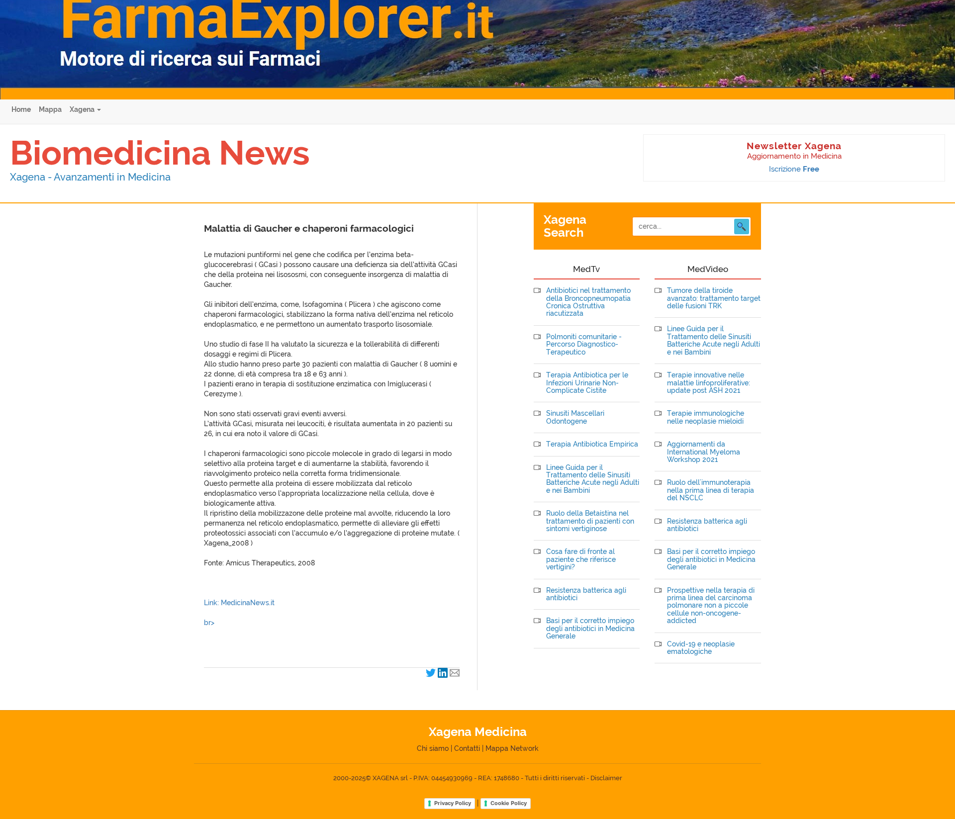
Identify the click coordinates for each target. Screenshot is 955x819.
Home (21, 109)
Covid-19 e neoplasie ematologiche (701, 647)
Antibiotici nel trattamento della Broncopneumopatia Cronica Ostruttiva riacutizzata (588, 302)
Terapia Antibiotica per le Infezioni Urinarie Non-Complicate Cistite (587, 382)
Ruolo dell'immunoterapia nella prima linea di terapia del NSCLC (710, 490)
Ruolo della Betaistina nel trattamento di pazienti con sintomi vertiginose (590, 521)
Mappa (50, 109)
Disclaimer (606, 778)
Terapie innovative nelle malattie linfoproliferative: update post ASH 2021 (708, 382)
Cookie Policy (508, 803)
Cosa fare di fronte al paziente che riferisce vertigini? (581, 559)
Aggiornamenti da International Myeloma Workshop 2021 (703, 452)
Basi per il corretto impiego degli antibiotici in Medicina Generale (590, 628)
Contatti (467, 748)
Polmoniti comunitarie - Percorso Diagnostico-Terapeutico (584, 344)
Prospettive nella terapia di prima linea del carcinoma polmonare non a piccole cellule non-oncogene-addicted (711, 606)
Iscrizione (794, 169)
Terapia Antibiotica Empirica (592, 444)
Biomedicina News (160, 153)
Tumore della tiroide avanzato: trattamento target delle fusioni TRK (714, 298)
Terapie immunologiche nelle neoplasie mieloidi (705, 417)
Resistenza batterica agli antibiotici (586, 594)
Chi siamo (433, 748)
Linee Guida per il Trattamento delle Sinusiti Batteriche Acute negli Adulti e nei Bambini (592, 479)
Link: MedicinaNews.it (239, 603)
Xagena (83, 109)
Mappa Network (512, 748)
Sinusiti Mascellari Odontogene (575, 417)
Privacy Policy (452, 803)
